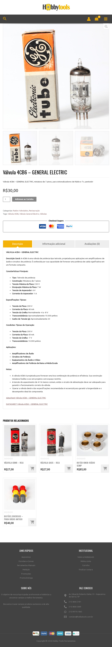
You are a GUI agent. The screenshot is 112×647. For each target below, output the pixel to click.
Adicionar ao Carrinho (24, 199)
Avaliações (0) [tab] (92, 244)
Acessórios (26, 557)
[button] (106, 26)
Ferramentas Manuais (26, 565)
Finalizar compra (86, 570)
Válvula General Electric (29, 214)
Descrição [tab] (17, 244)
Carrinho (86, 565)
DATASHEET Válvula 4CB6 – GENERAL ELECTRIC (27, 404)
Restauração (34, 211)
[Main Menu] (106, 19)
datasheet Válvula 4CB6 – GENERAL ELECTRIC (26, 398)
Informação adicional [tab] (53, 244)
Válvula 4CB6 (13, 214)
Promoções (26, 574)
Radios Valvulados (20, 211)
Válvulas (43, 214)
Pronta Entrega (26, 578)
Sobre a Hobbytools (86, 557)
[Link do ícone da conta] (89, 19)
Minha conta (86, 561)
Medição (26, 570)
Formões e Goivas (26, 561)
